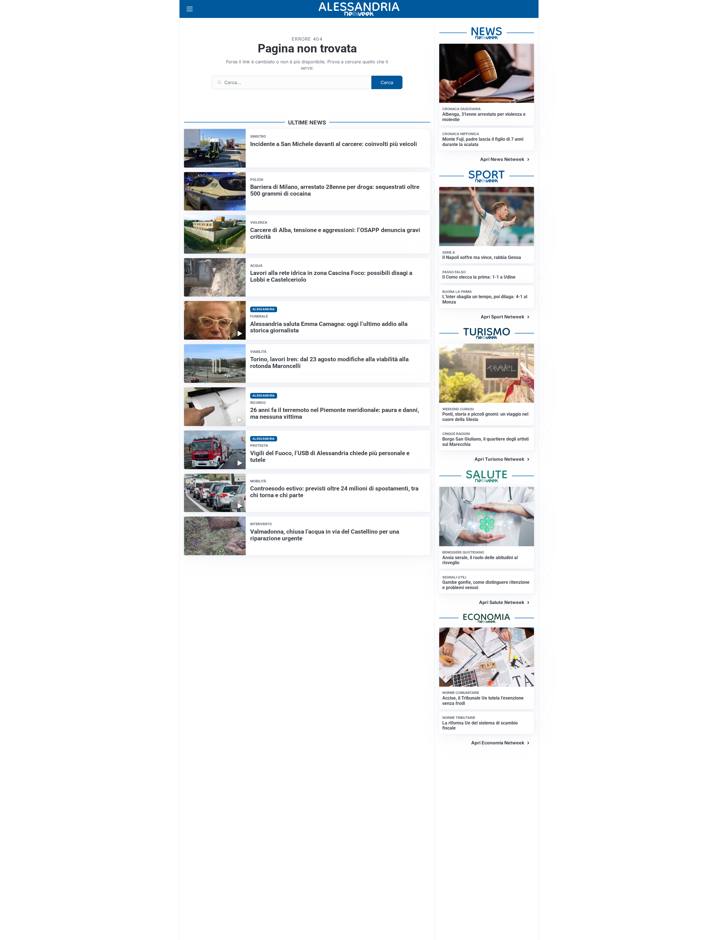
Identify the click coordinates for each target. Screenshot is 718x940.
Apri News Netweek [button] (502, 159)
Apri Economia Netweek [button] (497, 742)
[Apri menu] (190, 9)
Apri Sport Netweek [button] (502, 316)
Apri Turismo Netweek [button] (499, 459)
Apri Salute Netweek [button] (501, 602)
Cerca (387, 82)
